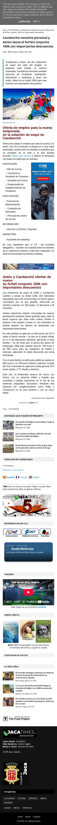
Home (20, 817)
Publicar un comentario (13, 470)
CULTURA (21, 798)
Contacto (36, 817)
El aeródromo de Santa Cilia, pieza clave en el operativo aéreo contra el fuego (33, 446)
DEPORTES (33, 798)
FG (6, 52)
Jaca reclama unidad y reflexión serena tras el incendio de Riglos (33, 434)
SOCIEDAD (8, 802)
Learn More (24, 21)
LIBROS (43, 798)
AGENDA (42, 607)
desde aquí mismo (21, 156)
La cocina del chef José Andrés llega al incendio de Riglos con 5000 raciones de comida (33, 688)
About (27, 817)
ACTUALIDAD (13, 30)
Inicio (5, 30)
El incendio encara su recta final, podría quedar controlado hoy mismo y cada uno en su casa (34, 701)
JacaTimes (36, 821)
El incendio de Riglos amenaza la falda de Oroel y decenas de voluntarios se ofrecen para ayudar (34, 675)
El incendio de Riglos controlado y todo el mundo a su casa (34, 423)
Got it (36, 21)
